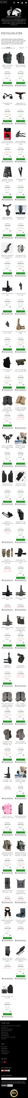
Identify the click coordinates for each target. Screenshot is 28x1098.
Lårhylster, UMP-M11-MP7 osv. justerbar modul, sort (20, 630)
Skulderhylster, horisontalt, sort (20, 256)
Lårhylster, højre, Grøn (20, 598)
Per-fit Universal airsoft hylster (21, 66)
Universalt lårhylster (7, 666)
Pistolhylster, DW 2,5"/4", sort (7, 332)
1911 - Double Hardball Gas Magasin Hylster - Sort (7, 410)
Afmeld (10, 1085)
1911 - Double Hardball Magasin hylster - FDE (20, 705)
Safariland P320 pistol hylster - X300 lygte (21, 561)
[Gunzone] (14, 11)
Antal (7, 78)
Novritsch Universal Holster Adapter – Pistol (7, 257)
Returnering (4, 1034)
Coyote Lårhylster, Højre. (20, 332)
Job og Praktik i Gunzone (8, 1037)
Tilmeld (4, 1085)
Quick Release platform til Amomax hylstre (21, 892)
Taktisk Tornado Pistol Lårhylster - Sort (20, 143)
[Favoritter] (18, 3)
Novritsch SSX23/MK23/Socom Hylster (7, 523)
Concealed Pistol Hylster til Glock (7, 484)
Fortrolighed (5, 1035)
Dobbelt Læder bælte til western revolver (7, 922)
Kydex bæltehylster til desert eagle (21, 817)
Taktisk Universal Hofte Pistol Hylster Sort (7, 143)
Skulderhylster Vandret (7, 104)
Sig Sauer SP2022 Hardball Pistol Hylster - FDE (7, 743)
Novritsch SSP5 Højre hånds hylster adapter (20, 960)
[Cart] (26, 3)
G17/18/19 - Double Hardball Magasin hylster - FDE (20, 409)
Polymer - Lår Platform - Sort (7, 780)
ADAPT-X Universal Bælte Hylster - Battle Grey (7, 67)
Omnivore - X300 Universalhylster (20, 522)
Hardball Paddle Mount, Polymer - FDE (20, 781)
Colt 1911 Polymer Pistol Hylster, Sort (21, 370)
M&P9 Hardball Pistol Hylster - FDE (20, 742)
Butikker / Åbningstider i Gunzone (10, 1025)
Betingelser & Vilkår (7, 1029)
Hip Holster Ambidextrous (20, 666)
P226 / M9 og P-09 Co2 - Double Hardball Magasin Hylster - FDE (7, 706)
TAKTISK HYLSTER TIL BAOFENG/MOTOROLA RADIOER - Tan (7, 854)
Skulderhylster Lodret (20, 180)
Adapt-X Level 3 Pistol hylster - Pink (7, 817)
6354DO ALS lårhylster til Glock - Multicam (7, 561)
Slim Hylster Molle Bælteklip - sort (7, 891)
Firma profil (4, 1032)
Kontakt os (4, 1027)
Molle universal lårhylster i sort (7, 218)
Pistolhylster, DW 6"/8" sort (20, 294)
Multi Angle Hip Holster (7, 370)
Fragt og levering (6, 1030)
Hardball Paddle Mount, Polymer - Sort (20, 447)
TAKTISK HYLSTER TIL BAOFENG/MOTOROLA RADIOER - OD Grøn (20, 854)
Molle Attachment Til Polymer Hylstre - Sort (7, 447)
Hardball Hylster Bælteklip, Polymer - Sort (7, 181)
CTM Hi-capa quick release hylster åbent (7, 960)
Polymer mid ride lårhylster (21, 218)
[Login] (22, 3)
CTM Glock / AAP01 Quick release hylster (20, 922)
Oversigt (3, 1038)
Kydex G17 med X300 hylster (7, 997)
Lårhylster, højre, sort (7, 598)
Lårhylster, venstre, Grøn (7, 628)
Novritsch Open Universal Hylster (20, 484)
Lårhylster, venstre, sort (7, 294)
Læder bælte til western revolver (20, 104)
